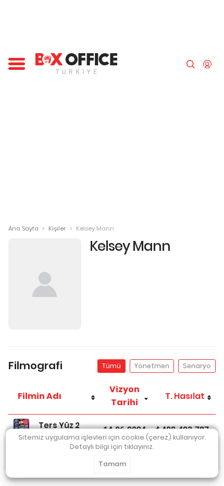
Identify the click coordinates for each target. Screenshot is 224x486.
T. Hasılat (185, 396)
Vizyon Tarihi (124, 395)
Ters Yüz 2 (59, 425)
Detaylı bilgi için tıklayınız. (112, 446)
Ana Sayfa (23, 228)
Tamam (112, 463)
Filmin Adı (39, 396)
